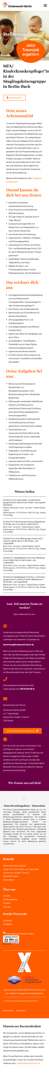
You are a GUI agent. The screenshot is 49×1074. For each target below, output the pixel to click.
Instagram (7, 924)
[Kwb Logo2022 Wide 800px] (17, 5)
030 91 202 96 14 (27, 689)
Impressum (20, 1010)
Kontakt (6, 895)
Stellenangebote (10, 899)
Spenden (7, 906)
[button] (45, 5)
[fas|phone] (5, 679)
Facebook (7, 920)
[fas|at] (5, 626)
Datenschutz (8, 1010)
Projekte (7, 903)
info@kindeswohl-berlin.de (28, 1063)
